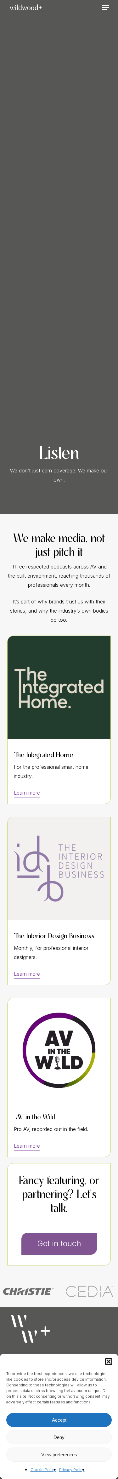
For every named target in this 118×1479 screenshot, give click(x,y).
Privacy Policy (72, 1469)
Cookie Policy (43, 1469)
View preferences (59, 1454)
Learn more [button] (27, 793)
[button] (108, 1361)
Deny (59, 1437)
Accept (59, 1420)
